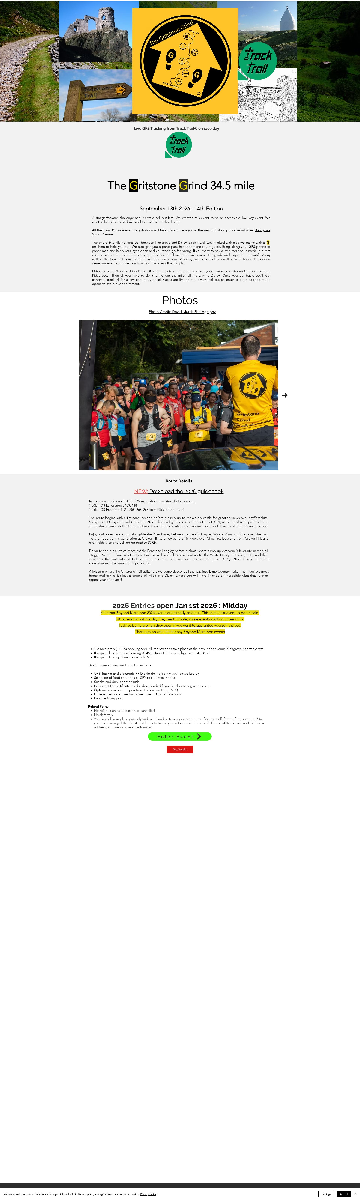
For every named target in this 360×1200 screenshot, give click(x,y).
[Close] (355, 1194)
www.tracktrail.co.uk (184, 673)
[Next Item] (285, 395)
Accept (344, 1194)
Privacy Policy (148, 1194)
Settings (326, 1194)
